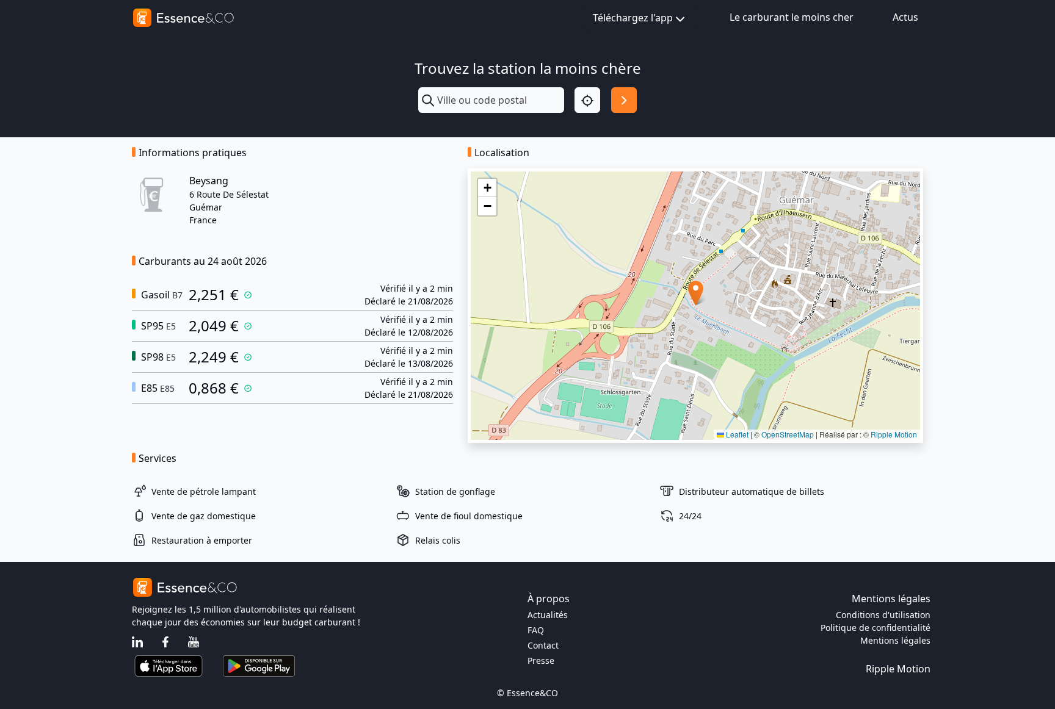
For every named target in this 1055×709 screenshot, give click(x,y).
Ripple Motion (894, 434)
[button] (695, 293)
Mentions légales (895, 640)
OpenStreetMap (787, 434)
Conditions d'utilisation (883, 615)
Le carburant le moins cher (792, 17)
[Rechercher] (624, 100)
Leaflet (736, 434)
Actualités (548, 615)
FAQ (536, 630)
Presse (541, 660)
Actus (905, 17)
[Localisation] (587, 100)
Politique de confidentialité (875, 627)
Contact (543, 645)
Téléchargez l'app (633, 17)
